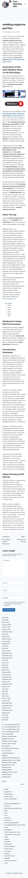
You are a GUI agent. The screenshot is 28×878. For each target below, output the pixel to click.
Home (6, 827)
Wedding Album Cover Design (11, 760)
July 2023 (5, 646)
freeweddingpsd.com (9, 299)
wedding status (7, 774)
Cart (6, 813)
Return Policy (9, 796)
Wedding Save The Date (9, 772)
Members (7, 841)
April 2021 (5, 693)
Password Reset (10, 846)
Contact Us (8, 792)
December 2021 (7, 677)
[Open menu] (24, 4)
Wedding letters (7, 769)
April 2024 (5, 634)
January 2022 (6, 674)
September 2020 (7, 710)
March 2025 (5, 622)
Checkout (7, 818)
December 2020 (7, 703)
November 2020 (7, 705)
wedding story (6, 777)
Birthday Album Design (9, 736)
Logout (7, 839)
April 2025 (5, 620)
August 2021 (6, 686)
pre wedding (6, 746)
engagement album (8, 739)
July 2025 (5, 617)
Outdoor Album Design (9, 743)
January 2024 (6, 641)
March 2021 (5, 696)
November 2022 (7, 655)
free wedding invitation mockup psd (6, 540)
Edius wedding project (11, 822)
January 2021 (6, 701)
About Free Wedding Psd (12, 803)
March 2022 (5, 670)
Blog (6, 811)
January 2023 (6, 651)
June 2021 (5, 689)
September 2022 (7, 658)
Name (5, 583)
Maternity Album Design (9, 741)
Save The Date (6, 750)
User (6, 863)
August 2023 (6, 643)
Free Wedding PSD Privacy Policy (15, 825)
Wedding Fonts (6, 767)
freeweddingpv (8, 32)
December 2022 (7, 653)
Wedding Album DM (8, 765)
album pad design (7, 734)
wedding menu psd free (21, 539)
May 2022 (5, 665)
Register (7, 853)
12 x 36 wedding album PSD (11, 727)
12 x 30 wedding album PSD (11, 724)
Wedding (4, 755)
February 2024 (6, 639)
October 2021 (6, 682)
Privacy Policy (9, 794)
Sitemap (7, 858)
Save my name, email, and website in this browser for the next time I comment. (14, 604)
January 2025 (6, 627)
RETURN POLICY (10, 856)
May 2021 (5, 691)
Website (5, 598)
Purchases (8, 851)
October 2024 (6, 629)
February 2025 (6, 624)
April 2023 (5, 648)
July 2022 (5, 660)
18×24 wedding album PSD (10, 731)
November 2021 (7, 679)
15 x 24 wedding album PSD (11, 729)
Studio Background (8, 753)
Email (5, 590)
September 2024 (7, 632)
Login (6, 837)
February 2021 (6, 698)
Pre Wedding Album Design (10, 748)
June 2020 (5, 717)
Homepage (8, 830)
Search (4, 781)
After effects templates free (13, 808)
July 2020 (5, 715)
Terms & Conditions (11, 799)
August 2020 (6, 713)
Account (7, 806)
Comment (6, 560)
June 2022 (5, 663)
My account (8, 844)
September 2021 (7, 684)
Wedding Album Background (11, 758)
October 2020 (6, 708)
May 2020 (5, 720)
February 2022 (6, 672)
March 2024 (5, 636)
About (6, 789)
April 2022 (5, 667)
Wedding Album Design (9, 762)
